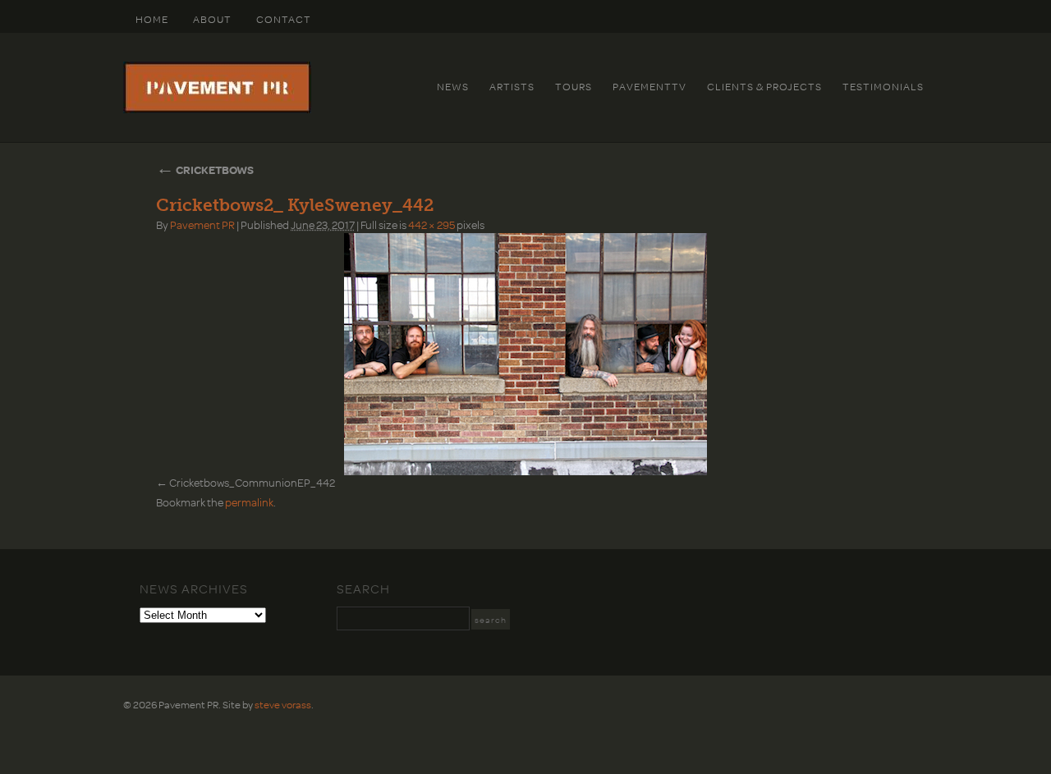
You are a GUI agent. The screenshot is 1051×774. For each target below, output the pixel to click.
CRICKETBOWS (205, 169)
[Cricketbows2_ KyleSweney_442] (525, 354)
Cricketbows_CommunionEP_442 (252, 482)
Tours (573, 86)
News (453, 86)
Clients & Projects (764, 86)
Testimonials (883, 86)
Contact (283, 19)
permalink (249, 502)
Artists (512, 86)
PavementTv (649, 86)
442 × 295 (431, 224)
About (212, 19)
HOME (151, 19)
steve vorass (283, 704)
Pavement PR (202, 224)
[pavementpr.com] (217, 109)
